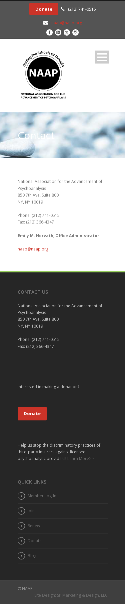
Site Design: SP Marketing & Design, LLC (71, 595)
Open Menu (102, 57)
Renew (34, 525)
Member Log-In (42, 496)
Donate (43, 9)
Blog (32, 555)
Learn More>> (80, 458)
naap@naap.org (66, 23)
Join (31, 511)
